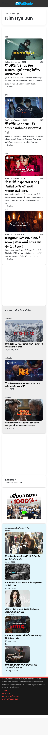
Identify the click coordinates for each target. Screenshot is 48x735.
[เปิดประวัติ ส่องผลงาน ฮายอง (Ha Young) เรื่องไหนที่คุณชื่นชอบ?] (17, 606)
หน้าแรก (8, 13)
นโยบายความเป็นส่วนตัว (10, 696)
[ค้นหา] (45, 4)
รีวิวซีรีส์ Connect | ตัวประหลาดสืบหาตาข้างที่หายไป (23, 128)
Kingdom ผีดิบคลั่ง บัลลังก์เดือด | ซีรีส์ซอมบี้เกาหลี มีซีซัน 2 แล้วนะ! (23, 242)
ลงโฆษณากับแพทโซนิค (13, 482)
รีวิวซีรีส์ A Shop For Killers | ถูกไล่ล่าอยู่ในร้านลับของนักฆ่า (22, 70)
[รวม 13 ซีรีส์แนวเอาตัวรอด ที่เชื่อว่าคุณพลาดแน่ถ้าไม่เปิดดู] (17, 580)
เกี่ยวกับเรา (6, 693)
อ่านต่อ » (10, 87)
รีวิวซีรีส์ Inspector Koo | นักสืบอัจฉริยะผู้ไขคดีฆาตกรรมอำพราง (22, 186)
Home (4, 690)
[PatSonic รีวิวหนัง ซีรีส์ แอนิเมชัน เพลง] (24, 3)
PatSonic (9, 62)
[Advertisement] (22, 284)
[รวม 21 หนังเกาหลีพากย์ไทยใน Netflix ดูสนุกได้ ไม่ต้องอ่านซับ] (17, 632)
